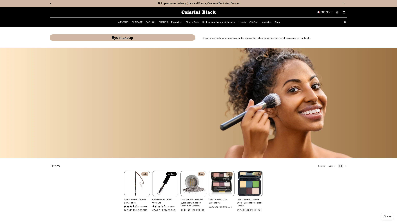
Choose (147, 191)
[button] (331, 166)
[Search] (345, 22)
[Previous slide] (50, 3)
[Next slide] (344, 3)
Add (260, 191)
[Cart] (344, 12)
